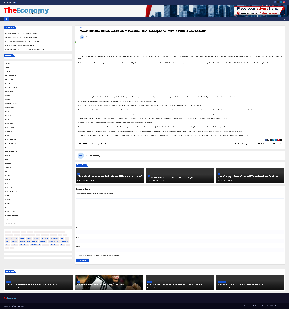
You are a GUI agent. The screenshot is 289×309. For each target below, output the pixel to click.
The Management (256, 305)
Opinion (7, 199)
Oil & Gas (57, 19)
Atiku (38, 235)
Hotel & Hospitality (10, 139)
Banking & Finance (35, 19)
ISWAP (7, 241)
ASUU (32, 235)
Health (7, 135)
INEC (62, 238)
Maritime (7, 175)
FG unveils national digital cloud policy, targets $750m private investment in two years (109, 177)
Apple (27, 235)
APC (23, 235)
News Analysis (9, 187)
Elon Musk (22, 238)
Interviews (8, 163)
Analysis (7, 63)
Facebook (29, 238)
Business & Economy (11, 87)
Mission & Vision (247, 305)
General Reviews (10, 131)
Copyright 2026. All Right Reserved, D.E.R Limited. (15, 305)
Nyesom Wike (65, 241)
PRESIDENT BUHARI (35, 244)
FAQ (276, 305)
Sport (6, 219)
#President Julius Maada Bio (58, 231)
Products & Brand (10, 211)
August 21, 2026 (82, 287)
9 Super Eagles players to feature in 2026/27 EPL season (21, 37)
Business (7, 83)
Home (232, 305)
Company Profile (238, 305)
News (12, 19)
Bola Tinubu (53, 235)
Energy (7, 119)
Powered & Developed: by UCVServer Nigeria (14, 306)
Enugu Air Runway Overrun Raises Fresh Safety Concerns (21, 33)
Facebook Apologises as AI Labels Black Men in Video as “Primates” (258, 144)
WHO (7, 248)
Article (7, 67)
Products (264, 305)
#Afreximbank (16, 231)
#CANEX (23, 231)
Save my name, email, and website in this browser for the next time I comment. (99, 255)
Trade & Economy (10, 223)
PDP (21, 244)
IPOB (67, 238)
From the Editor (9, 127)
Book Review (9, 79)
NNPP (58, 241)
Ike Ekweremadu (54, 238)
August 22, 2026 (12, 287)
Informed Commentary (11, 151)
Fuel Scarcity (36, 238)
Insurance (8, 155)
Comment (79, 196)
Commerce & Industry (11, 103)
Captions (7, 95)
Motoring (7, 179)
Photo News (21, 19)
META (28, 241)
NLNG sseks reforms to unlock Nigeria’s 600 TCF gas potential (22, 41)
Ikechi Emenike (45, 238)
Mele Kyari (22, 241)
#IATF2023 (30, 231)
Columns (7, 99)
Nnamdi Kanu (52, 241)
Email (78, 237)
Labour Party (14, 241)
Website (78, 246)
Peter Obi (26, 244)
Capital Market (9, 91)
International (8, 159)
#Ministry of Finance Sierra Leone (42, 231)
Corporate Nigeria (10, 107)
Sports (74, 19)
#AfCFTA (8, 231)
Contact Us (281, 305)
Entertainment (9, 123)
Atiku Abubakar (45, 235)
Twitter (68, 244)
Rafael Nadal (45, 244)
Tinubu (62, 244)
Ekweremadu (14, 238)
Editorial (7, 111)
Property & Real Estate (11, 215)
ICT (6, 147)
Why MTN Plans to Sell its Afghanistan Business (95, 144)
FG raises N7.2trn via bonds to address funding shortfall (20, 45)
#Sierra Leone (9, 235)
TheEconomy (90, 36)
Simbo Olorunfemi (54, 244)
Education (8, 115)
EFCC (7, 238)
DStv (65, 235)
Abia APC (17, 235)
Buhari (60, 235)
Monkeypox (34, 241)
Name (78, 227)
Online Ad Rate (270, 305)
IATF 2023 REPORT (86, 19)
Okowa (7, 244)
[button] (284, 19)
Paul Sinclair (14, 244)
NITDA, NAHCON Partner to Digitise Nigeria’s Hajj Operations (175, 178)
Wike (12, 248)
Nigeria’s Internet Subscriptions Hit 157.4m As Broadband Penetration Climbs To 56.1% (248, 177)
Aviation (66, 19)
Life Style (7, 171)
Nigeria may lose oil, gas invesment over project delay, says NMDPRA (24, 49)
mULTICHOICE (43, 241)
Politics (47, 19)
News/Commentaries (11, 191)
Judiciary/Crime (9, 167)
